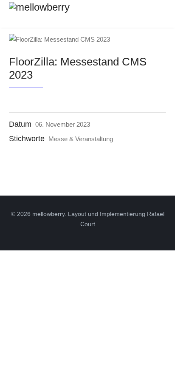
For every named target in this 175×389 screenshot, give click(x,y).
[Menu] (160, 13)
